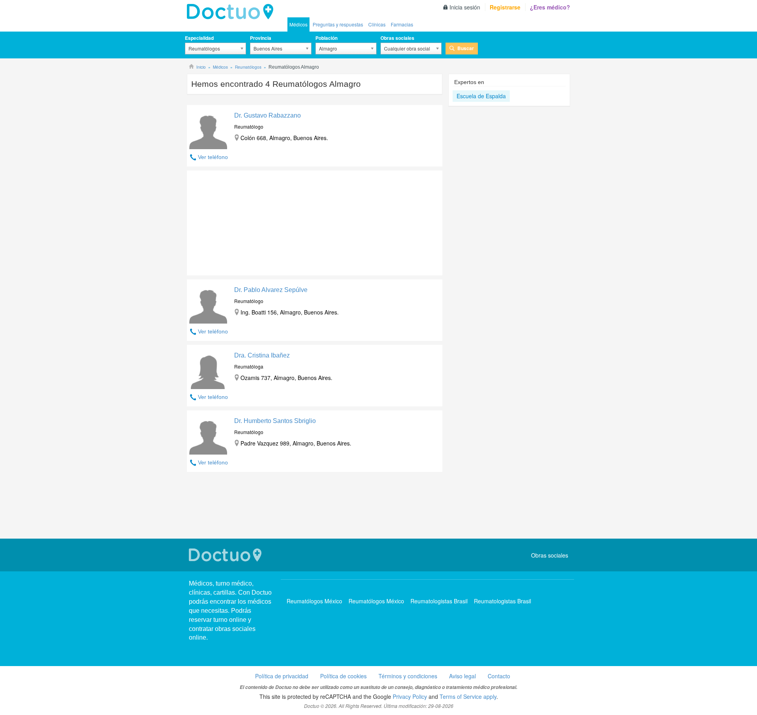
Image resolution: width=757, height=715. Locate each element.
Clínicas (377, 24)
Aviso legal (462, 676)
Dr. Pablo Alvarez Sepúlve (271, 289)
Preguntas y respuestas (338, 24)
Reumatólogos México (314, 601)
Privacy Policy (410, 696)
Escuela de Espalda (481, 96)
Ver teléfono (213, 157)
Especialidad (199, 38)
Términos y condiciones (407, 676)
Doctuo (226, 555)
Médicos (298, 24)
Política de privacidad (281, 676)
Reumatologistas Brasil (439, 601)
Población (326, 38)
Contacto (499, 676)
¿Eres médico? (550, 7)
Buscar (465, 48)
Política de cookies (343, 676)
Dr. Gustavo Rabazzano (267, 115)
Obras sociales (397, 38)
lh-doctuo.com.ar (232, 12)
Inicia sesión (464, 7)
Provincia (260, 38)
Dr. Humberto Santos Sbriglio (275, 420)
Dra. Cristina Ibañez (262, 355)
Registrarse (505, 7)
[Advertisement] (247, 221)
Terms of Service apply (468, 696)
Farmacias (402, 24)
